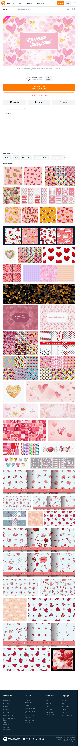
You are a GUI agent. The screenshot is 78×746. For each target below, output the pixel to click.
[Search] (68, 9)
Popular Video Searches (29, 722)
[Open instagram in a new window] (27, 738)
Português (63, 705)
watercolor (26, 157)
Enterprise (6, 708)
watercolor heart (59, 157)
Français (63, 711)
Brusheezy (6, 700)
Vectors (9, 3)
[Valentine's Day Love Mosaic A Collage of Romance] (24, 429)
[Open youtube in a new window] (43, 738)
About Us (49, 705)
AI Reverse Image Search (8, 718)
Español (63, 702)
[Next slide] (70, 156)
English (62, 700)
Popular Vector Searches (30, 713)
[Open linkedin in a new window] (30, 738)
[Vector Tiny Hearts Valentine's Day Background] (57, 316)
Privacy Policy (69, 738)
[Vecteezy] (3, 3)
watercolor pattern (41, 157)
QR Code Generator (6, 727)
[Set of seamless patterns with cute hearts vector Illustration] (11, 448)
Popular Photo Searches (29, 717)
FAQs (47, 700)
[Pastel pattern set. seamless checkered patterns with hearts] (49, 272)
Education (6, 711)
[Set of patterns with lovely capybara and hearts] (23, 175)
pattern (7, 157)
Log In (68, 3)
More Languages (66, 714)
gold (16, 157)
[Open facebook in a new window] (24, 738)
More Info (8, 113)
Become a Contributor (50, 712)
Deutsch (63, 708)
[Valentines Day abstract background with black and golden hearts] (39, 293)
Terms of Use (59, 738)
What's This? (22, 109)
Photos (19, 3)
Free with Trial (39, 87)
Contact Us (49, 702)
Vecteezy (6, 702)
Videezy (5, 705)
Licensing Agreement (28, 700)
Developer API (8, 714)
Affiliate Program (27, 708)
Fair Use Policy (67, 740)
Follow (48, 80)
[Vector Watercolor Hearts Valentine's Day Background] (20, 316)
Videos (29, 3)
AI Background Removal (8, 723)
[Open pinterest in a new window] (33, 738)
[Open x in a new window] (40, 738)
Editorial (39, 3)
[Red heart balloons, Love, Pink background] (63, 658)
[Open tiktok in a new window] (37, 738)
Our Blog (49, 708)
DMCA (27, 704)
